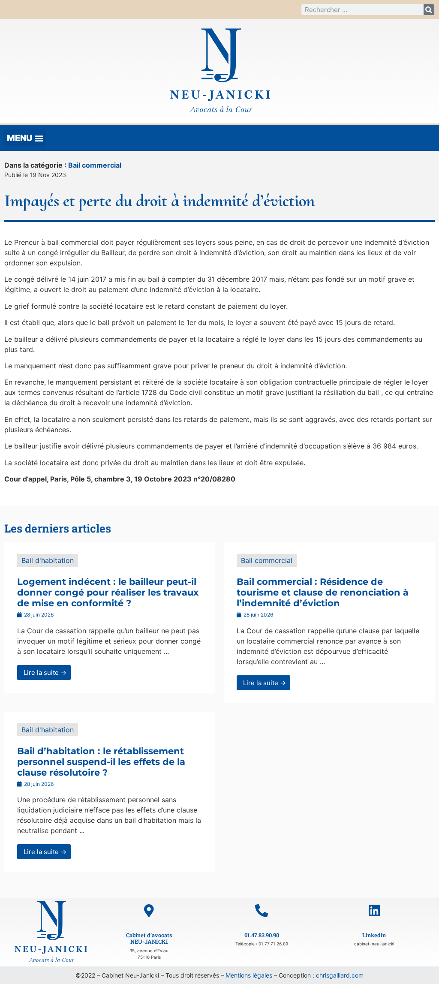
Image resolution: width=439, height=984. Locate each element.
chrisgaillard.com (340, 975)
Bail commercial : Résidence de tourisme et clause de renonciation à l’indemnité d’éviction (323, 592)
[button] (25, 138)
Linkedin (374, 935)
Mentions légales (249, 975)
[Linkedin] (374, 910)
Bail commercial (94, 165)
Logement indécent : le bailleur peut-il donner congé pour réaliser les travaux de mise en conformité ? (108, 592)
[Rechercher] (429, 9)
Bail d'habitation (47, 560)
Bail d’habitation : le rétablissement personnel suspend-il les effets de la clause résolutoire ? (101, 762)
